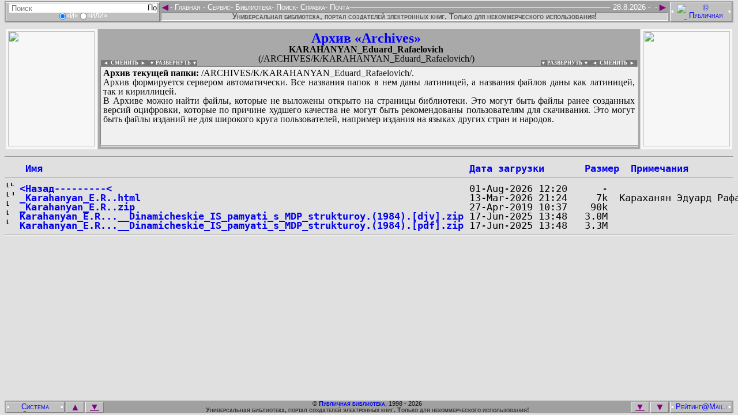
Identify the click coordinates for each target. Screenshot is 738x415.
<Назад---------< (66, 188)
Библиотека (252, 7)
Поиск (285, 7)
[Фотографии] (51, 143)
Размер (602, 168)
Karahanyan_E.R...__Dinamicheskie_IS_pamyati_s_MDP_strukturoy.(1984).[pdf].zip (242, 225)
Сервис (218, 7)
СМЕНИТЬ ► (618, 63)
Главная (187, 7)
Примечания (659, 168)
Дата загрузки (506, 168)
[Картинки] (686, 143)
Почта (338, 7)
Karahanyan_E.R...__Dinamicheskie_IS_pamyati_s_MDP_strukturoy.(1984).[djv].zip (242, 216)
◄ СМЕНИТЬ (119, 63)
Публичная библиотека (352, 403)
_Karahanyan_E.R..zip (77, 207)
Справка (311, 7)
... (369, 146)
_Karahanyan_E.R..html (80, 197)
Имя (31, 168)
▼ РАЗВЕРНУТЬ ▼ (173, 63)
